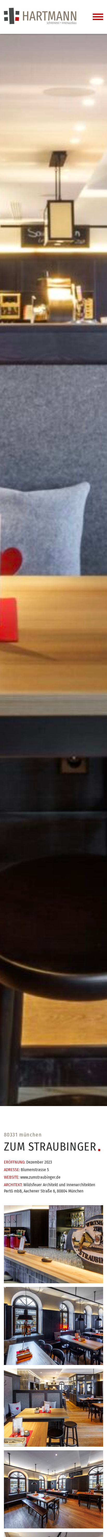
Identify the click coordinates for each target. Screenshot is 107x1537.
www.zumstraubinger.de (40, 1177)
